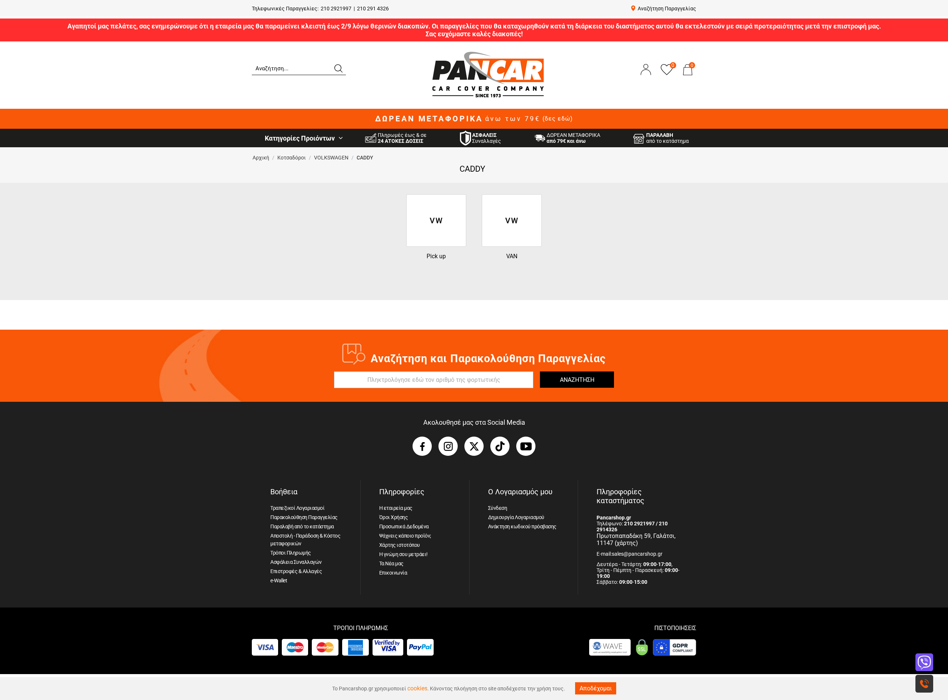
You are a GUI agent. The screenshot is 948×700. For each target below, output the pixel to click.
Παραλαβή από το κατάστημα (302, 526)
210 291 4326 (373, 8)
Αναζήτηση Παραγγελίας (667, 8)
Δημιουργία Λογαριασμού (516, 517)
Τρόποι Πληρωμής (290, 553)
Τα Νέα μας (391, 563)
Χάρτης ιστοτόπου (399, 545)
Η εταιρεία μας (396, 508)
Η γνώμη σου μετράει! (403, 554)
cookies (417, 688)
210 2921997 (336, 8)
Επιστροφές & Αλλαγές (296, 571)
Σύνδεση (497, 508)
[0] (687, 77)
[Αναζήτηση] (338, 67)
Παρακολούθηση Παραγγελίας (304, 517)
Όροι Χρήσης (393, 517)
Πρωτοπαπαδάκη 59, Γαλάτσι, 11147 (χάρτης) (636, 539)
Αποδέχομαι (596, 688)
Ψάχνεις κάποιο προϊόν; (405, 536)
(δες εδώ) (558, 119)
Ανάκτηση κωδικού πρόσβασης (522, 526)
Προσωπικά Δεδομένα (404, 526)
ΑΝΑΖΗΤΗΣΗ (577, 379)
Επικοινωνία (393, 573)
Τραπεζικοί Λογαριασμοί (297, 508)
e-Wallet (278, 580)
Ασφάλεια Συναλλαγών (296, 562)
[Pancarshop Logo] (488, 74)
